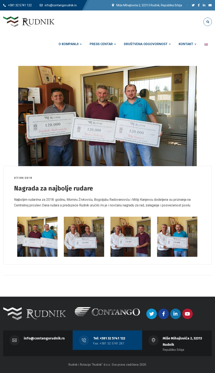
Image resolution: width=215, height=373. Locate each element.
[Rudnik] (29, 21)
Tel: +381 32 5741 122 (109, 338)
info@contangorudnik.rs (44, 338)
